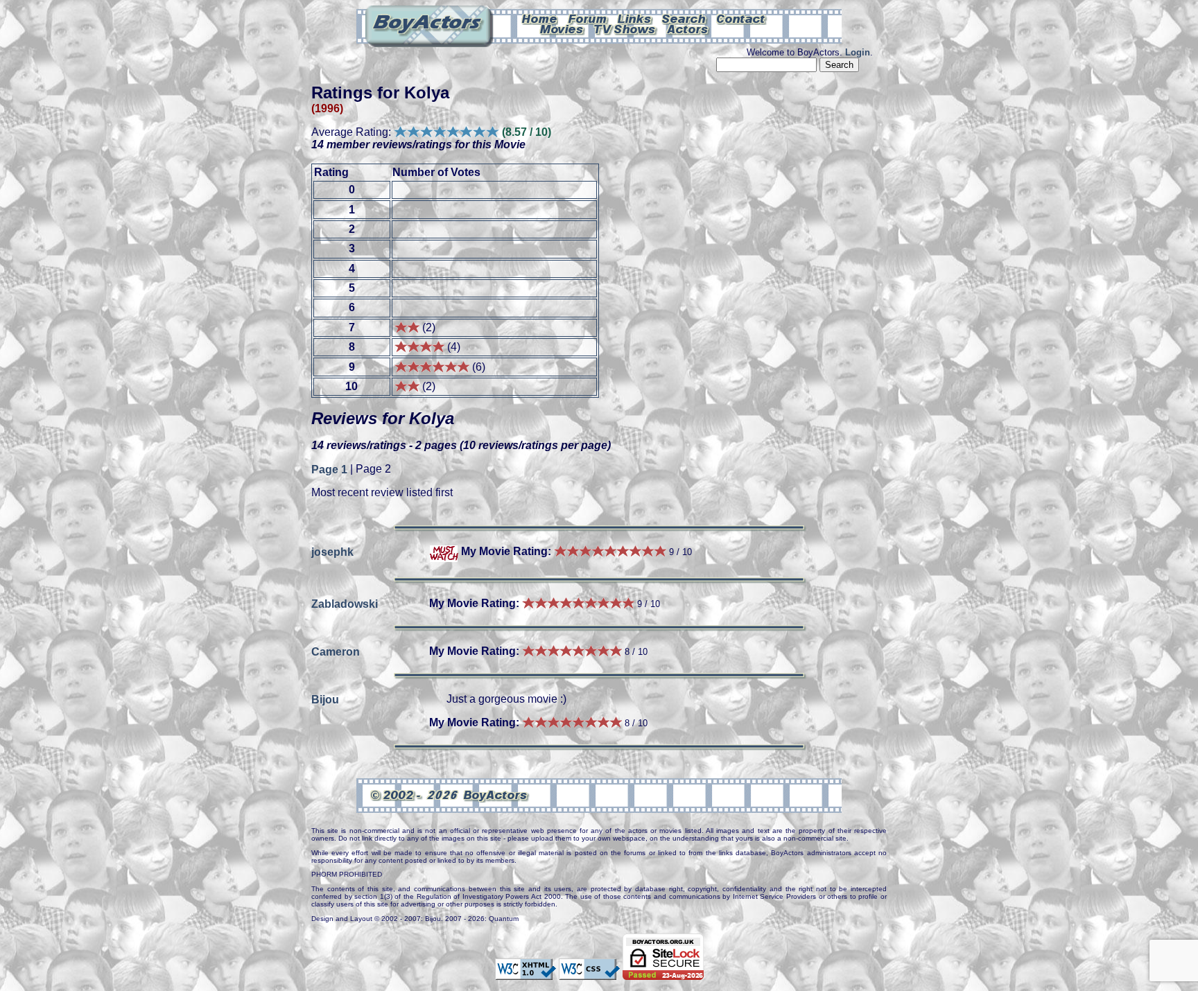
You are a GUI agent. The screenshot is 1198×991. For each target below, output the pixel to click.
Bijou (325, 699)
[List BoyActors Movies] (562, 28)
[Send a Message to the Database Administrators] (741, 18)
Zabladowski (344, 603)
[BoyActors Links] (635, 18)
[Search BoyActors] (685, 18)
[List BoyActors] (688, 28)
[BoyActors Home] (540, 18)
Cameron (335, 651)
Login (857, 52)
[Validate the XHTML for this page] (525, 973)
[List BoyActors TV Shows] (626, 28)
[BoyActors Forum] (587, 18)
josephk (332, 551)
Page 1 (329, 469)
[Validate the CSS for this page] (589, 973)
